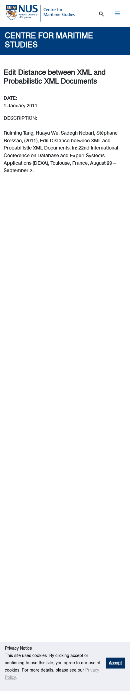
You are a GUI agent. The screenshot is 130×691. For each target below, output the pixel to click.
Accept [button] (115, 663)
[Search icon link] (101, 13)
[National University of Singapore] (22, 12)
